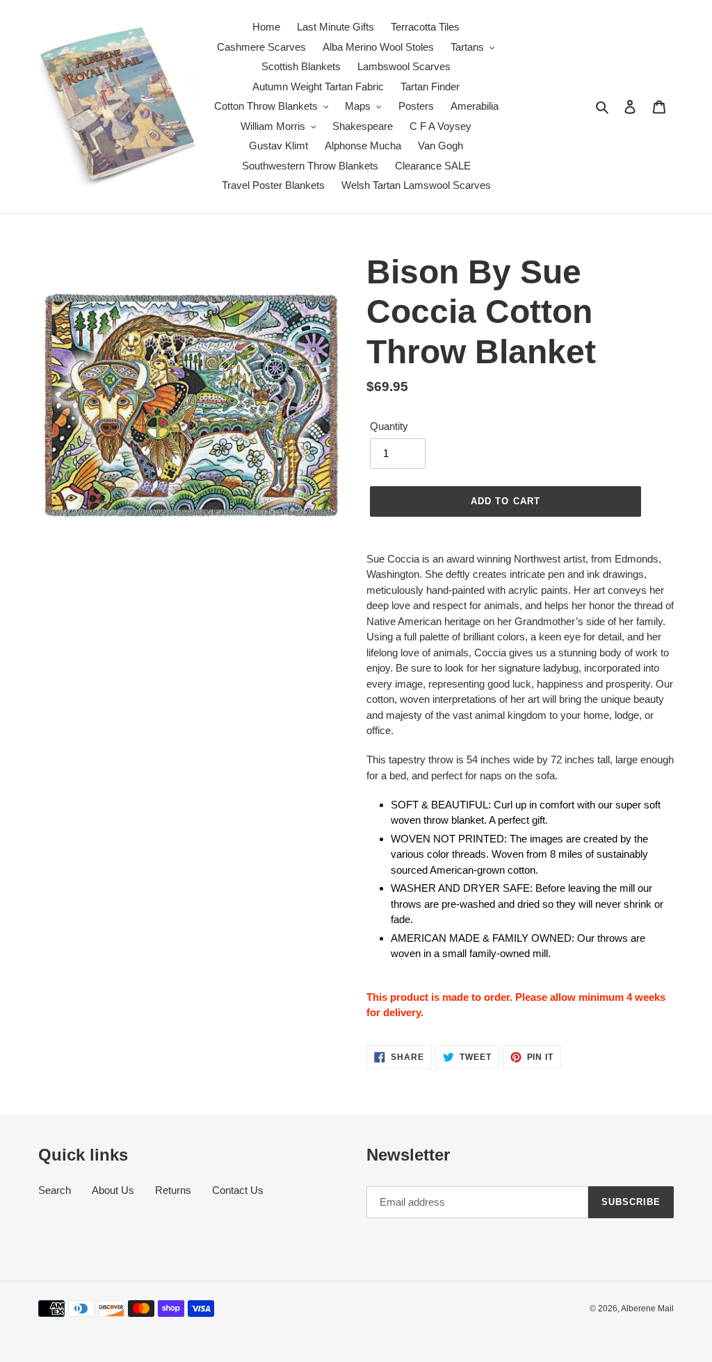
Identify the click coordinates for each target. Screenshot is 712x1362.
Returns (173, 1190)
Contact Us (238, 1190)
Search (54, 1190)
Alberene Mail (647, 1308)
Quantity (389, 426)
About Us (113, 1190)
